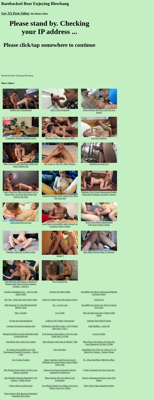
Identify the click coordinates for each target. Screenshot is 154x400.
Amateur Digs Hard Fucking (99, 321)
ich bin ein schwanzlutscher (20, 321)
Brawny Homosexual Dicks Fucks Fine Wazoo (99, 379)
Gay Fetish (60, 313)
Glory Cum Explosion (60, 110)
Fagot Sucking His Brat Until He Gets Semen (99, 111)
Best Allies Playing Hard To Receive (98, 252)
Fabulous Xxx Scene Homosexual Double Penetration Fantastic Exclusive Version (99, 193)
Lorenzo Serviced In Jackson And (20, 326)
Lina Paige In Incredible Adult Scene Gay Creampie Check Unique (60, 225)
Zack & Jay (99, 300)
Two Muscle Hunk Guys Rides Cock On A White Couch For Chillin (60, 387)
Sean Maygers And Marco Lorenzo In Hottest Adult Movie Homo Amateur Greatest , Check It (21, 284)
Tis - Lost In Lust (60, 305)
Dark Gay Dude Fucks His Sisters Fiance (60, 300)
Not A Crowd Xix (59, 282)
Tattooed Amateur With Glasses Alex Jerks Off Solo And (60, 197)
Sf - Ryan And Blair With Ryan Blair (99, 360)
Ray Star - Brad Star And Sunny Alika (21, 300)
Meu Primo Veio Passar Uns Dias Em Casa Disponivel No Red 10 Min (99, 343)
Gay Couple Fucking (21, 360)
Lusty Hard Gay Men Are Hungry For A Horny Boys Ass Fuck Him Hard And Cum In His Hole (21, 194)
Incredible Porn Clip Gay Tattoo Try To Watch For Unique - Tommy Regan (99, 351)
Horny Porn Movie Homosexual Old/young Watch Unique (99, 223)
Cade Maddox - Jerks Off (99, 326)
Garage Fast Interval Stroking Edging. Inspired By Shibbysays (60, 371)
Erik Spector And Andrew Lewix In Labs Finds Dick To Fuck (59, 335)
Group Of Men (99, 334)
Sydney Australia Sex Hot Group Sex (99, 370)
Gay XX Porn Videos (15, 13)
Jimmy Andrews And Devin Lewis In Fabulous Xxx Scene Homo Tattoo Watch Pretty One (59, 362)
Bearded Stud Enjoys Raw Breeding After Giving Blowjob (20, 335)
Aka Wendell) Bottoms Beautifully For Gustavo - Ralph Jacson (20, 379)
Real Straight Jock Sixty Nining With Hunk (99, 314)
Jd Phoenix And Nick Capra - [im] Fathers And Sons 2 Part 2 (60, 327)
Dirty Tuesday (21, 313)
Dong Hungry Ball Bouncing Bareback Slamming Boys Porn (20, 394)
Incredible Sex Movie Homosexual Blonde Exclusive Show (99, 293)
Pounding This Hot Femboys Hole (20, 252)
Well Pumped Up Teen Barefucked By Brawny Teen (21, 306)
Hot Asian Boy (60, 350)
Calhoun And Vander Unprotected (60, 321)
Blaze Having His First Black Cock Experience (60, 379)
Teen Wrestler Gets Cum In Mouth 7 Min (59, 342)
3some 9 (59, 256)
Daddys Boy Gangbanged (21, 110)
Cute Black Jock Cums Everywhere (21, 342)
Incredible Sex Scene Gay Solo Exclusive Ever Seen (99, 306)
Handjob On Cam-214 (99, 164)
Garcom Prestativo (99, 138)
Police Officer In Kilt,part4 (20, 386)
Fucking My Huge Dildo (59, 292)
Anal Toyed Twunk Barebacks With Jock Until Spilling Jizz (20, 165)
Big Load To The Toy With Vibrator (59, 164)
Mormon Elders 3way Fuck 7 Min (59, 138)
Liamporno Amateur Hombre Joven (21, 138)
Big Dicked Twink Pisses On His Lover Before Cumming (21, 371)
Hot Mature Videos (39, 13)
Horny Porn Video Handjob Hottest (99, 386)
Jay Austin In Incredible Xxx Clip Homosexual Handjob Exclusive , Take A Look (20, 352)
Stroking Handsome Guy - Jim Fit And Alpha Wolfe (20, 293)
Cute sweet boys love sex (20, 223)
